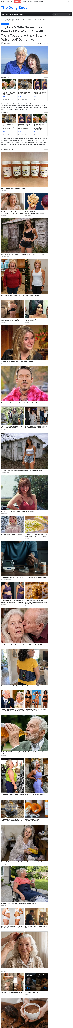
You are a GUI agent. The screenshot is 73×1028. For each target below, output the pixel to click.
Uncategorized (9, 19)
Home (3, 19)
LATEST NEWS (9, 14)
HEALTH (16, 14)
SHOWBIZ (21, 14)
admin (5, 43)
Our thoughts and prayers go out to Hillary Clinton (33, 1)
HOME (3, 14)
